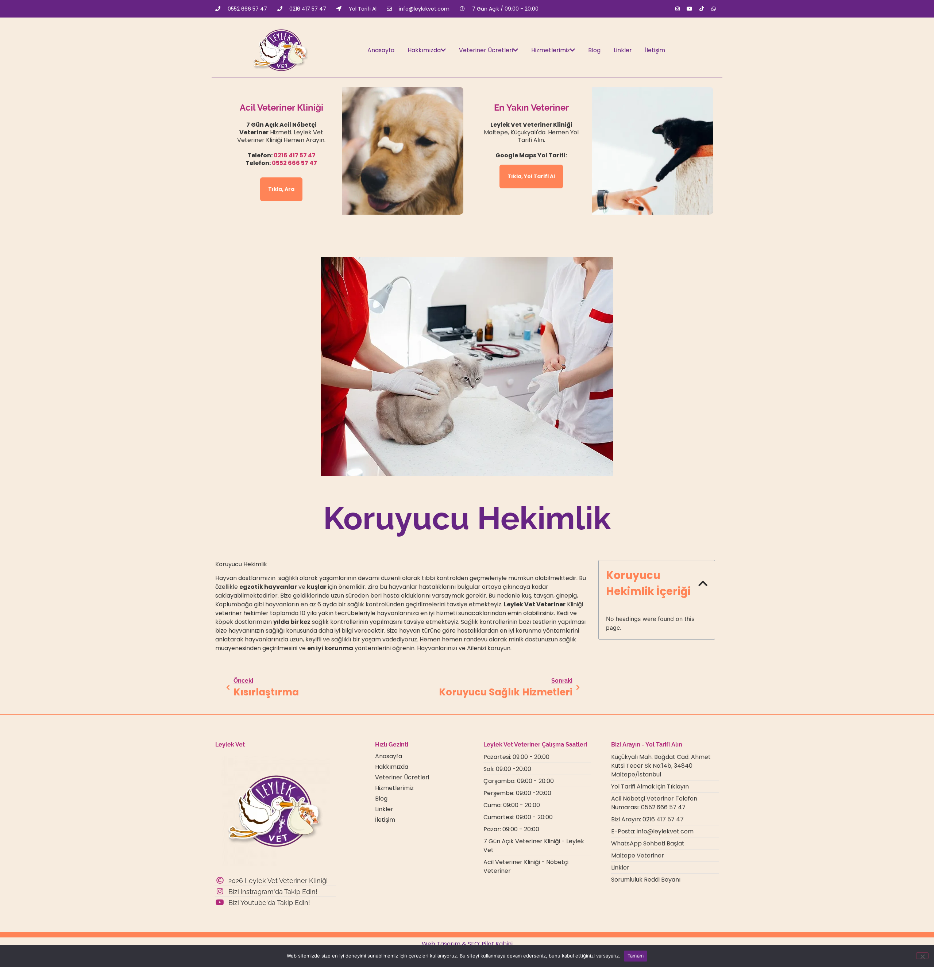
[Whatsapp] (714, 9)
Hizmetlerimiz (550, 50)
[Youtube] (689, 9)
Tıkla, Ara (281, 189)
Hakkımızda (424, 50)
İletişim (655, 50)
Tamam (636, 956)
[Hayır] (922, 955)
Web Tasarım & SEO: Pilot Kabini (467, 944)
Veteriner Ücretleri (486, 50)
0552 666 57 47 (294, 163)
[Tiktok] (701, 9)
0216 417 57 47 (295, 155)
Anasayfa (380, 50)
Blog (594, 50)
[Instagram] (677, 9)
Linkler (623, 50)
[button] (702, 583)
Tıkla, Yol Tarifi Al (531, 176)
